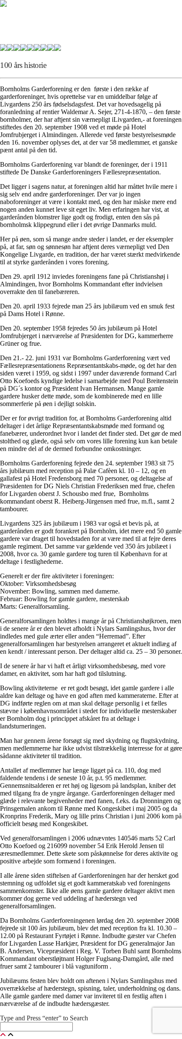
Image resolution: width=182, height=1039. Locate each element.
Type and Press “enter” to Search (44, 1018)
